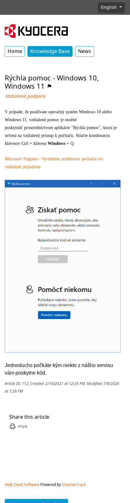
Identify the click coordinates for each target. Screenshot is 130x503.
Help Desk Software (22, 484)
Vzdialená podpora (25, 96)
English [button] (109, 7)
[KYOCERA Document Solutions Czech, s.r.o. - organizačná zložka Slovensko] (36, 30)
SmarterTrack (74, 484)
